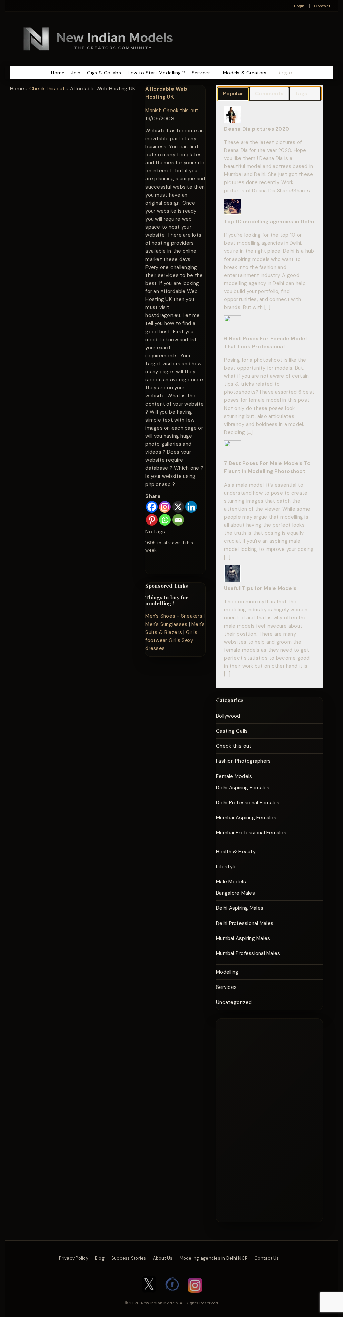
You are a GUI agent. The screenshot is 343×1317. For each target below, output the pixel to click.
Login (299, 6)
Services (201, 73)
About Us (163, 1258)
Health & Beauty (236, 851)
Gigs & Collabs (104, 73)
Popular (233, 93)
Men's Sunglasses (166, 624)
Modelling (227, 972)
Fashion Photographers (243, 761)
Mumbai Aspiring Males (243, 938)
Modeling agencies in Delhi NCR (214, 1258)
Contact (322, 6)
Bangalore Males (235, 893)
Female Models (234, 776)
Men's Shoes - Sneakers (173, 616)
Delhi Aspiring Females (243, 787)
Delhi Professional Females (248, 802)
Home (57, 73)
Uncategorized (234, 1002)
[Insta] (195, 1296)
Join (75, 73)
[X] (178, 507)
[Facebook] (152, 507)
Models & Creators (244, 73)
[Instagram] (165, 507)
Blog (100, 1258)
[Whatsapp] (165, 520)
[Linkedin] (191, 507)
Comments (269, 93)
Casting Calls (232, 731)
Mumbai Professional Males (248, 953)
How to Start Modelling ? (156, 73)
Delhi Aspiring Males (239, 908)
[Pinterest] (152, 520)
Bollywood (228, 716)
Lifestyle (226, 866)
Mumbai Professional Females (251, 832)
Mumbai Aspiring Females (246, 817)
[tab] (233, 94)
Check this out (47, 88)
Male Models (231, 881)
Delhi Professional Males (244, 923)
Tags (301, 93)
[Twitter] (149, 1296)
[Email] (178, 520)
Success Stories (128, 1258)
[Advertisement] (262, 1119)
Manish (153, 110)
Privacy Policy (73, 1258)
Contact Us (266, 1258)
